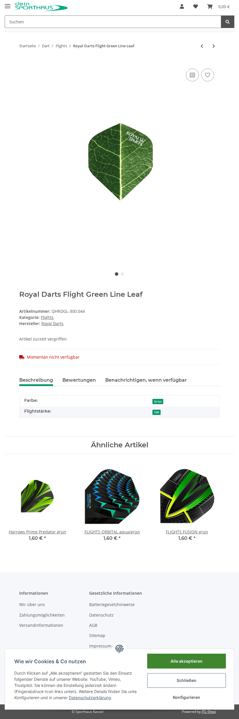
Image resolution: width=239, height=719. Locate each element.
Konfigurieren (186, 697)
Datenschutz (101, 615)
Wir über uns (32, 604)
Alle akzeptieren (187, 661)
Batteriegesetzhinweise (112, 604)
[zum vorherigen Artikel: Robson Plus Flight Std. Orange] (202, 46)
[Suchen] (227, 21)
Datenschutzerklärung (90, 697)
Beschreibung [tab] (36, 380)
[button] (182, 6)
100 (156, 412)
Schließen (186, 680)
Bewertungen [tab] (79, 380)
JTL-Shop (209, 711)
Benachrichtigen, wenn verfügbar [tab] (146, 380)
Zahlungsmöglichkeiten (42, 615)
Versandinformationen (41, 625)
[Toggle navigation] (7, 3)
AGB (93, 625)
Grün (158, 401)
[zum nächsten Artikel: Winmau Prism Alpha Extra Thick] (214, 46)
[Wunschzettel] (196, 6)
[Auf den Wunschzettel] (207, 75)
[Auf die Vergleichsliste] (192, 75)
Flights (47, 317)
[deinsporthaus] (41, 6)
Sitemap (97, 635)
